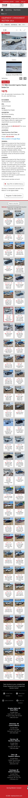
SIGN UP (23, 1)
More (3, 14)
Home (3, 24)
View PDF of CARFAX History (15, 184)
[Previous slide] (4, 42)
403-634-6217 (16, 126)
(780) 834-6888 (14, 748)
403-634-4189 (10, 136)
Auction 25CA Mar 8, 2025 (15, 24)
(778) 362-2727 (14, 779)
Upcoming (8, 10)
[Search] (21, 5)
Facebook (9, 75)
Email (14, 75)
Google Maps (14, 712)
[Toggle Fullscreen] (17, 30)
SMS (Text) (19, 75)
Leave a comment (9, 700)
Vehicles (20, 24)
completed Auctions (7, 24)
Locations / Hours (8, 1)
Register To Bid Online (14, 196)
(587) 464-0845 (14, 733)
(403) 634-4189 (14, 764)
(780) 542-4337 (14, 717)
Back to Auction (13, 203)
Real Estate (17, 10)
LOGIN (17, 1)
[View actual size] (21, 30)
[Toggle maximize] (24, 30)
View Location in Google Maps (11, 139)
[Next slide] (23, 42)
